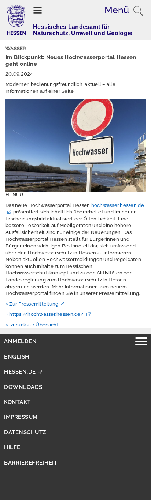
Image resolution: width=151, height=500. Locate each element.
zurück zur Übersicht (33, 324)
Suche (138, 11)
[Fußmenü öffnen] (141, 342)
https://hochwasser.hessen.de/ (47, 314)
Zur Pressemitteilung (33, 304)
